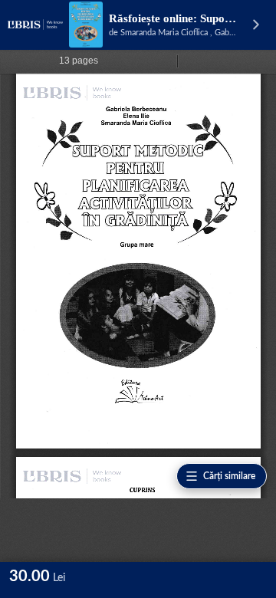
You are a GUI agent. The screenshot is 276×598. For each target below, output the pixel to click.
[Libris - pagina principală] (35, 24)
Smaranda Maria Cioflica (164, 32)
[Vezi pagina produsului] (86, 25)
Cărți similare (229, 476)
